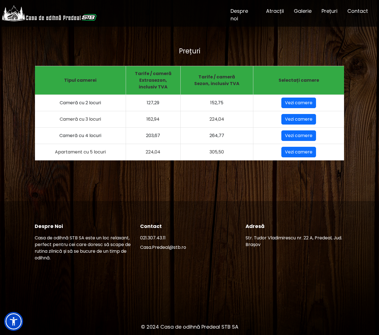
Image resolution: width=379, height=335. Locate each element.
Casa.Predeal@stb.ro (163, 247)
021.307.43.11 (153, 238)
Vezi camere (298, 103)
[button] (14, 321)
